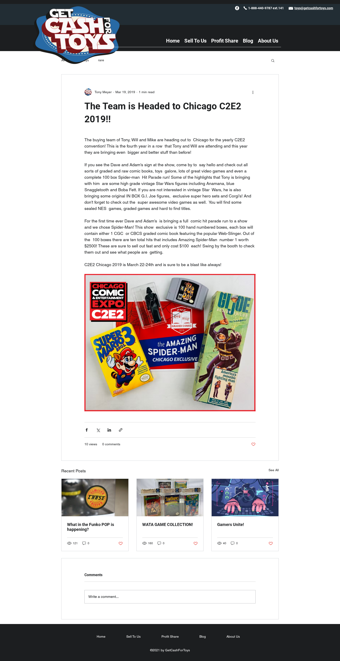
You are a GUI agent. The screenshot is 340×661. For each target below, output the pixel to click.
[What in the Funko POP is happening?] (95, 497)
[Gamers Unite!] (245, 497)
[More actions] (253, 92)
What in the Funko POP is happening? (90, 527)
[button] (273, 60)
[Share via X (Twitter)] (98, 430)
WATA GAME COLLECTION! (167, 524)
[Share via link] (120, 430)
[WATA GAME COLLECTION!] (170, 497)
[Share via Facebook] (86, 430)
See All (274, 470)
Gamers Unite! (230, 524)
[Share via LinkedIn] (109, 430)
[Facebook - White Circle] (237, 8)
